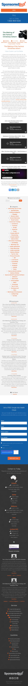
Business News (15, 216)
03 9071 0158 (14, 508)
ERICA (14, 282)
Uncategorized (15, 288)
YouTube (18, 44)
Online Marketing (12, 42)
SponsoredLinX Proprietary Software (14, 275)
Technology (15, 284)
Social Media (20, 42)
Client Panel (15, 278)
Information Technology (15, 240)
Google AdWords (14, 233)
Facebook (14, 225)
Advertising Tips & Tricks (14, 208)
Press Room (10, 683)
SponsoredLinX (12, 184)
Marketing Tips (15, 244)
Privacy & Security (15, 256)
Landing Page (14, 293)
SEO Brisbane (15, 645)
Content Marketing (15, 218)
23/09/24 (19, 575)
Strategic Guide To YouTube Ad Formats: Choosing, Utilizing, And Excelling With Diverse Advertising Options (14, 358)
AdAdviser (14, 276)
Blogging (15, 214)
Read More (14, 316)
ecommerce (15, 223)
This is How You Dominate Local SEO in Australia (14, 304)
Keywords (14, 229)
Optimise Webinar (14, 252)
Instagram (14, 265)
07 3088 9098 (14, 485)
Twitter (15, 269)
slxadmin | (10, 575)
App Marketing (15, 210)
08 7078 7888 (14, 519)
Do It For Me (15, 623)
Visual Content (11, 44)
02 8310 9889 (14, 496)
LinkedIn (15, 267)
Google (15, 227)
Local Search (14, 259)
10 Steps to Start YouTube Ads (14, 340)
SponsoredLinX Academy (14, 271)
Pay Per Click (14, 254)
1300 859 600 (14, 20)
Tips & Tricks (14, 286)
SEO (15, 257)
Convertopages (15, 280)
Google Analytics (14, 237)
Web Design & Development (15, 292)
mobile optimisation (15, 246)
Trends (15, 231)
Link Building (15, 242)
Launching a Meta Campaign (14, 375)
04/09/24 (22, 601)
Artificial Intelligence (14, 212)
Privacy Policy (8, 448)
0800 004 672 (14, 531)
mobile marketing (14, 250)
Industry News (14, 239)
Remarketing (14, 235)
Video (25, 42)
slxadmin (7, 41)
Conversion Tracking (14, 221)
